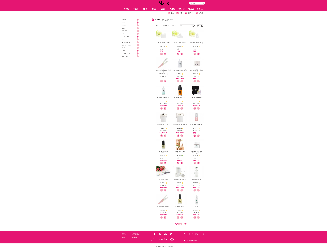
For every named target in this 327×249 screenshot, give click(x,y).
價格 (157, 25)
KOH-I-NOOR (126, 53)
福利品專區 (125, 56)
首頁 (163, 20)
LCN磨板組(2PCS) (163, 179)
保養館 (144, 9)
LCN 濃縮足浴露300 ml (163, 97)
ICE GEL (124, 31)
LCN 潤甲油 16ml (180, 206)
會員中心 (200, 9)
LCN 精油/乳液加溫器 (180, 179)
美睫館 (135, 9)
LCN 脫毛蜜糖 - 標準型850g (180, 124)
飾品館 (154, 9)
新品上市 (181, 9)
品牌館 (172, 9)
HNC (123, 28)
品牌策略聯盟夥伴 (136, 234)
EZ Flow (124, 48)
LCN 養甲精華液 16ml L (180, 97)
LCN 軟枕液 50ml (196, 206)
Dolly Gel (124, 22)
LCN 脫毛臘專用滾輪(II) (180, 43)
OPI (123, 39)
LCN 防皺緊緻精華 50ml (196, 124)
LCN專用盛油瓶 (196, 179)
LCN (123, 34)
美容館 (163, 9)
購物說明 (124, 237)
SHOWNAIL (125, 36)
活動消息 (191, 9)
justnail (124, 19)
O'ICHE (124, 25)
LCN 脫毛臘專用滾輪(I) (196, 43)
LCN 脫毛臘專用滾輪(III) (163, 43)
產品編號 (165, 25)
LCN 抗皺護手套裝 (196, 97)
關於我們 (124, 234)
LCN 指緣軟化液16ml (163, 152)
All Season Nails (126, 42)
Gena (123, 50)
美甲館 (126, 9)
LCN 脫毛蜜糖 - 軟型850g (163, 124)
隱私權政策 (134, 237)
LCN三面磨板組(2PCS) (163, 206)
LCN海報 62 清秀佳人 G (180, 152)
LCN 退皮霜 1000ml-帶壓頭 (180, 70)
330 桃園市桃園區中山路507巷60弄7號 (195, 234)
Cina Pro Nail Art (126, 45)
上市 (173, 25)
